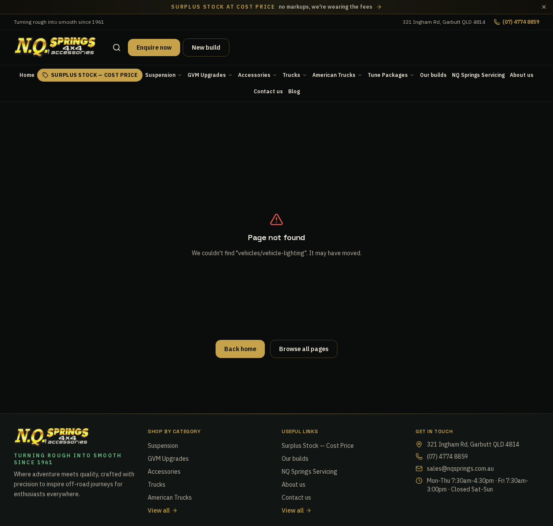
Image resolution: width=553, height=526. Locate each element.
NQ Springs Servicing (478, 75)
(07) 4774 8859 (520, 22)
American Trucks (334, 75)
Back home (240, 349)
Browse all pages (303, 349)
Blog (294, 91)
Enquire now (154, 47)
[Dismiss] (544, 7)
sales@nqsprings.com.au (460, 468)
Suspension (160, 75)
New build (206, 47)
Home (27, 75)
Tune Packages (388, 75)
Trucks (291, 75)
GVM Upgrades (207, 75)
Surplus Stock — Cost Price (94, 75)
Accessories (254, 75)
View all (159, 510)
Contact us (268, 91)
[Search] (116, 47)
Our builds (433, 75)
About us (522, 75)
